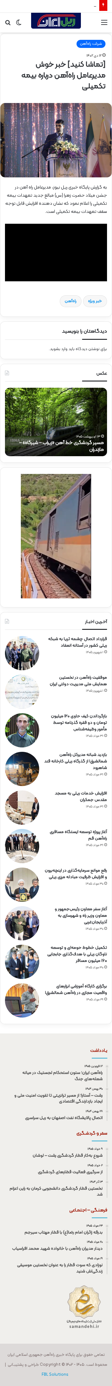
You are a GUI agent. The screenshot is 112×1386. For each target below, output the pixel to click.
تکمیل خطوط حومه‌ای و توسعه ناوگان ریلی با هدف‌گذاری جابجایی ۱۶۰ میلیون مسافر (77, 954)
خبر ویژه (95, 301)
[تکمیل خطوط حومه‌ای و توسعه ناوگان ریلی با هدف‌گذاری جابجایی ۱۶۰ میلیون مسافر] (22, 962)
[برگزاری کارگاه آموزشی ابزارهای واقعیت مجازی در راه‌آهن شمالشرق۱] (22, 1000)
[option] (56, 422)
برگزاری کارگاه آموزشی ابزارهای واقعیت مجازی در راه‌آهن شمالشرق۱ (76, 989)
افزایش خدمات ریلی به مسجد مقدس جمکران (57, 6)
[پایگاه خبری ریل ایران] (56, 22)
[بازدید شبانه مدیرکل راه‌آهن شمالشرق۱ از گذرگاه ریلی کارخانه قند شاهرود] (22, 769)
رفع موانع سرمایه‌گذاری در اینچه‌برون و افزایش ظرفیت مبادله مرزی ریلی (76, 873)
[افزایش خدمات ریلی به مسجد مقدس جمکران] (22, 807)
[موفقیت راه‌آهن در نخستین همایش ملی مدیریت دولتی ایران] (22, 692)
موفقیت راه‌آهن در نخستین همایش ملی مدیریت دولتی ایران (78, 680)
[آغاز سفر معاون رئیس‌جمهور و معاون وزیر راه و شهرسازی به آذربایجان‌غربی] (22, 923)
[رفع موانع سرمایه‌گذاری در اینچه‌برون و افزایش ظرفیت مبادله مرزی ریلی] (22, 885)
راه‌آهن (71, 301)
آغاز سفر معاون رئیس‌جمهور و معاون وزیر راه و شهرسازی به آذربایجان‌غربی (81, 915)
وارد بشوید (59, 349)
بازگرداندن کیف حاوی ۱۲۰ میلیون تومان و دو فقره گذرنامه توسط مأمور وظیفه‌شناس (79, 723)
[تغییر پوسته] (19, 25)
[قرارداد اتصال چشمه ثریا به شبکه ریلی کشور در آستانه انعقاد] (22, 653)
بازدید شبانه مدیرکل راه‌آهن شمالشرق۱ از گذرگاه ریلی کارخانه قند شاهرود (75, 761)
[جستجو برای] (8, 25)
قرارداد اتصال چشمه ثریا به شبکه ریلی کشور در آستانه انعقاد (77, 642)
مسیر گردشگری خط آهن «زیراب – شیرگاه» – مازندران (61, 446)
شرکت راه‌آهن (91, 44)
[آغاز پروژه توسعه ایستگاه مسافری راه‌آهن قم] (22, 846)
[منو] (104, 25)
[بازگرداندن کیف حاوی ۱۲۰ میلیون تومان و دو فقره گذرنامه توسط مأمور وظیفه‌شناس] (22, 730)
